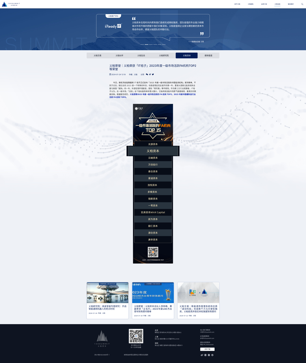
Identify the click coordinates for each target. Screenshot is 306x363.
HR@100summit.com (207, 332)
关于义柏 (237, 4)
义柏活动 (187, 55)
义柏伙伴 (119, 55)
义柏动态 (277, 4)
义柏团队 (251, 4)
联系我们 (291, 4)
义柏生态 (141, 55)
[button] (302, 4)
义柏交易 (97, 55)
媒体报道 (208, 55)
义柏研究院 (164, 55)
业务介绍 (264, 4)
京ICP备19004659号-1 (101, 355)
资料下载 (207, 349)
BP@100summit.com (207, 338)
